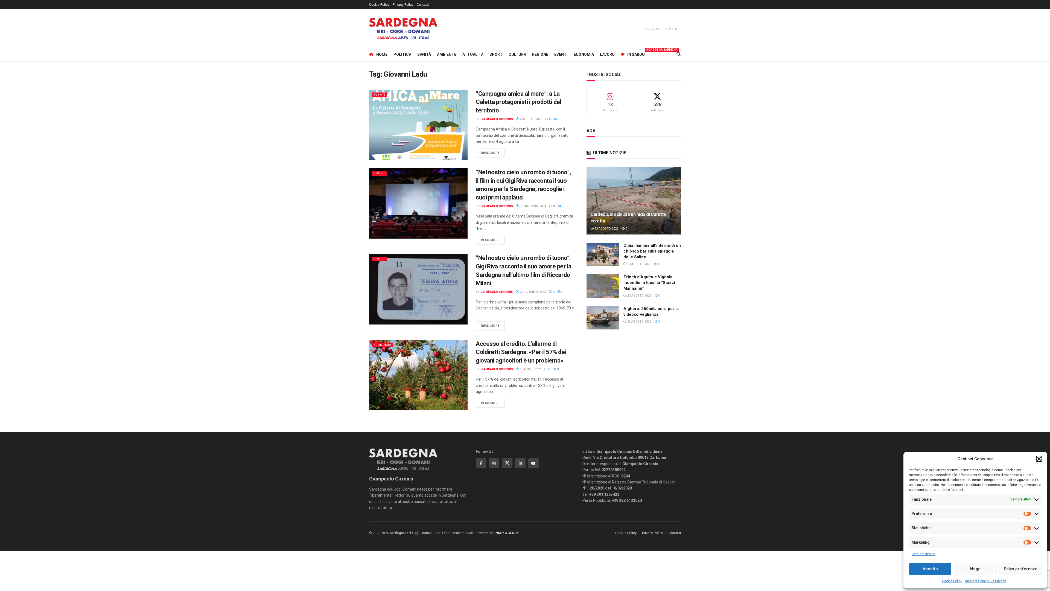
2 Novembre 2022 (532, 292)
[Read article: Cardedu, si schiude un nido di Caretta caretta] (634, 200)
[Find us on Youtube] (533, 463)
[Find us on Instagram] (494, 463)
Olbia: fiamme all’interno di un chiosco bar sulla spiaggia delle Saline (652, 251)
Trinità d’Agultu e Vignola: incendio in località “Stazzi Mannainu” (649, 282)
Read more (492, 153)
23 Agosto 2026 (606, 228)
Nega (975, 568)
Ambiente (446, 54)
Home (381, 54)
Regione (540, 54)
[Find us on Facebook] (481, 463)
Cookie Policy (952, 581)
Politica (402, 54)
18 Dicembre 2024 (532, 206)
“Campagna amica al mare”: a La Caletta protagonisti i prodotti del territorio (518, 102)
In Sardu (636, 54)
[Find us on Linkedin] (520, 463)
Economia (584, 54)
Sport (496, 54)
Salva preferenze (1020, 568)
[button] (1039, 459)
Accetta (930, 568)
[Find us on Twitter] (507, 463)
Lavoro (607, 54)
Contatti (423, 5)
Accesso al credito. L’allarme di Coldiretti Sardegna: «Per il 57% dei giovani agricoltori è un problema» (521, 352)
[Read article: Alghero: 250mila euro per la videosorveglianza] (603, 317)
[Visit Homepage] (403, 28)
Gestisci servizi (923, 554)
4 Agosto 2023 (530, 119)
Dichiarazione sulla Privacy (985, 581)
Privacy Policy (403, 5)
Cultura (517, 54)
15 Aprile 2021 (530, 369)
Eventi (561, 54)
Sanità (424, 54)
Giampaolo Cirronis (496, 119)
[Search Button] (678, 54)
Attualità (472, 54)
